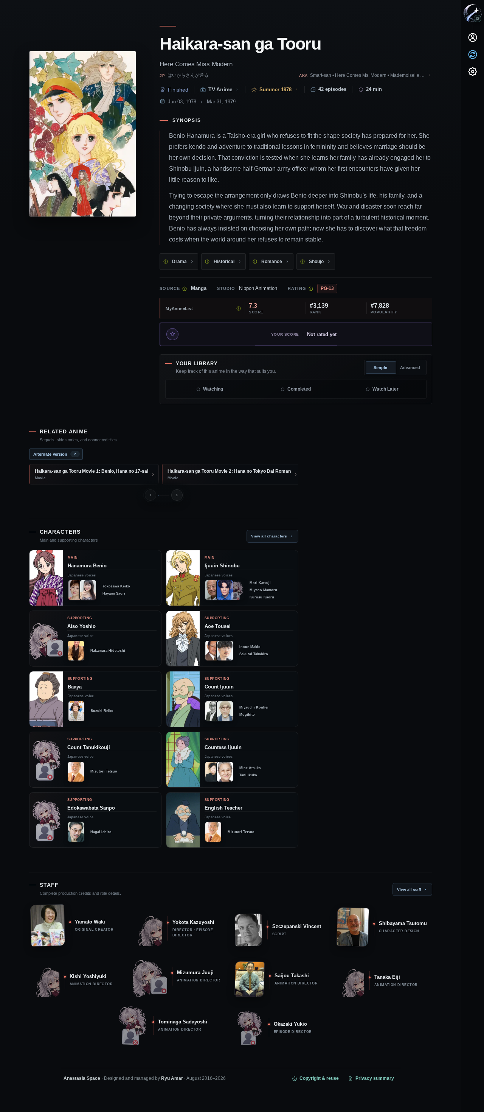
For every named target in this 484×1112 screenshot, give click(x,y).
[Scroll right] (177, 495)
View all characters (269, 536)
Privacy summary (374, 1078)
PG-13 (327, 288)
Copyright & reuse (319, 1078)
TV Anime (220, 89)
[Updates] (472, 54)
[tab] (56, 454)
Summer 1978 (275, 89)
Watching (213, 389)
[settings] (472, 71)
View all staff (409, 890)
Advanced (410, 367)
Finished (178, 90)
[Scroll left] (150, 495)
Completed (299, 389)
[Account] (472, 37)
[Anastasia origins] (477, 18)
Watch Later (385, 389)
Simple (380, 367)
